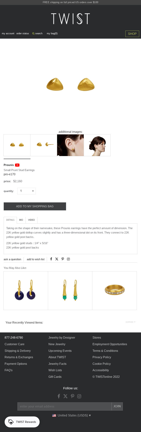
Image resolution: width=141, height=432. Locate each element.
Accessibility (101, 370)
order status (22, 33)
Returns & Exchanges (19, 357)
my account (8, 33)
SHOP (132, 34)
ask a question (12, 259)
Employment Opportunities (110, 344)
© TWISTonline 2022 (106, 376)
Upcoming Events (60, 350)
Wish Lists (55, 370)
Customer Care (14, 344)
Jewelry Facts (57, 363)
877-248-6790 (14, 337)
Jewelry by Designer (61, 337)
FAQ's (8, 370)
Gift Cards (55, 376)
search (38, 33)
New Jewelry (56, 344)
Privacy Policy (102, 357)
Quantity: (10, 191)
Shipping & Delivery (18, 350)
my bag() (52, 33)
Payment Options (16, 363)
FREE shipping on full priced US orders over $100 (70, 2)
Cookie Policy (102, 363)
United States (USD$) (73, 415)
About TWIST (57, 357)
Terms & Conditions (105, 350)
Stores (97, 337)
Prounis (9, 164)
